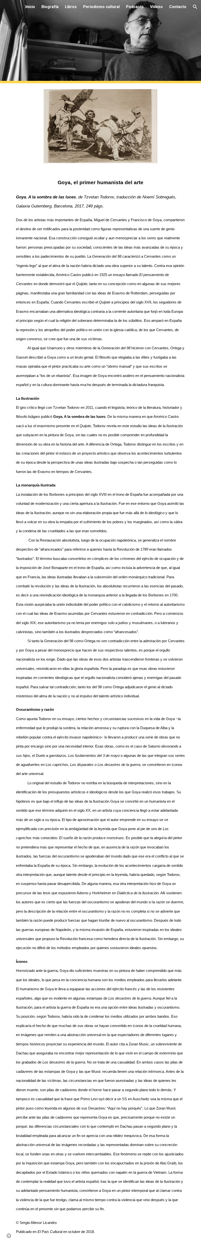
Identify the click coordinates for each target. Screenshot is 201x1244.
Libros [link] (71, 6)
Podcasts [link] (135, 6)
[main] (100, 706)
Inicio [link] (30, 6)
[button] (195, 7)
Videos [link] (156, 6)
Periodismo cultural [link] (101, 6)
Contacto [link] (177, 6)
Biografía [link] (50, 6)
